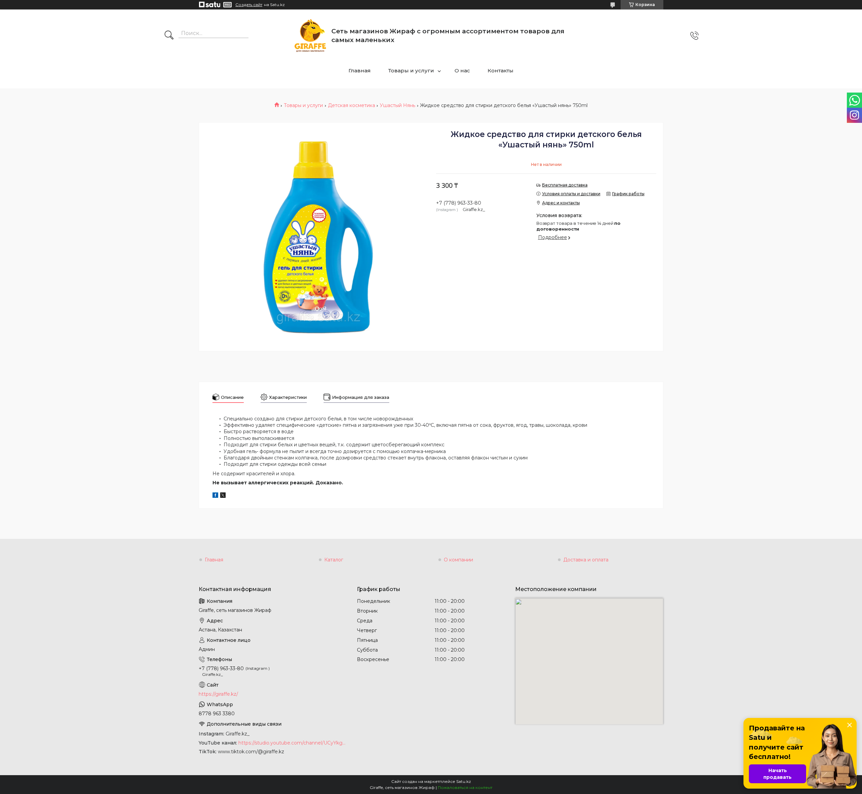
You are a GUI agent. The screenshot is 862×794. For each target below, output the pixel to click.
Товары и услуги (411, 70)
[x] (223, 496)
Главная (360, 70)
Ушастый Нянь (397, 105)
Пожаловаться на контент (465, 787)
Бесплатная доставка (565, 184)
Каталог (333, 560)
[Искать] (169, 35)
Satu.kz (463, 781)
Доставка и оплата (585, 560)
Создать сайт (248, 4)
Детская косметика (351, 105)
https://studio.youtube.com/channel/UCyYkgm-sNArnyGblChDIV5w (292, 743)
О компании (458, 560)
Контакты (500, 70)
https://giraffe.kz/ (218, 694)
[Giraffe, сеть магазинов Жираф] (310, 35)
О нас (462, 70)
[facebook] (215, 496)
